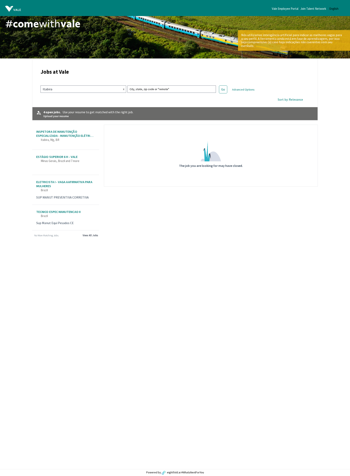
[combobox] (79, 89)
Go (223, 89)
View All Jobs (90, 235)
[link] (65, 137)
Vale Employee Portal (285, 9)
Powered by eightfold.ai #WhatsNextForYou (175, 472)
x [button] (123, 89)
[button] (337, 8)
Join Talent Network (313, 9)
